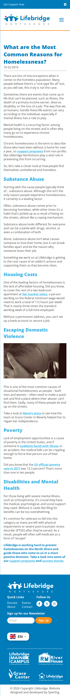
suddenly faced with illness (39, 446)
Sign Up (43, 620)
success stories (52, 561)
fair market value (34, 294)
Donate (12, 603)
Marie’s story (32, 413)
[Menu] (61, 19)
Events (26, 603)
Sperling (53, 692)
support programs (30, 151)
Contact (27, 607)
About (11, 607)
